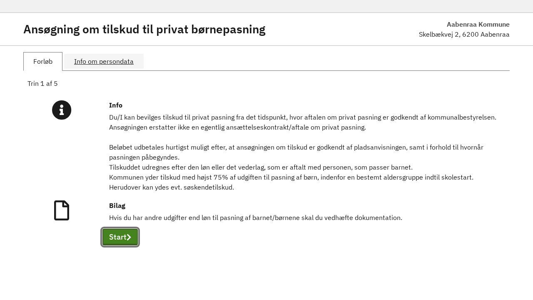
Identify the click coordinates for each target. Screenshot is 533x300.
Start (118, 237)
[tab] (42, 61)
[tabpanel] (266, 171)
